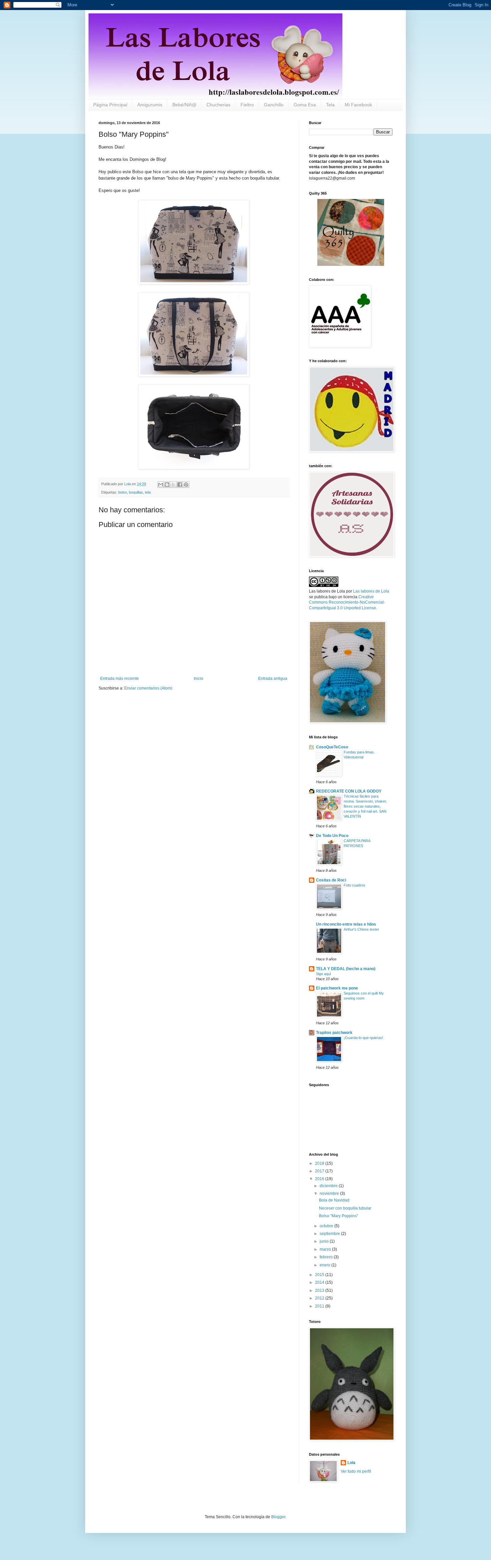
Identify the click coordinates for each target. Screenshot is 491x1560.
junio (325, 1241)
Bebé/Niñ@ (184, 104)
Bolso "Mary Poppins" (338, 1216)
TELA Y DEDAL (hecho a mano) (345, 968)
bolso (122, 492)
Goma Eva (305, 104)
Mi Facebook (358, 104)
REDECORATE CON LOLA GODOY (348, 791)
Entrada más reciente (119, 678)
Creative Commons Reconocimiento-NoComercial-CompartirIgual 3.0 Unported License (347, 603)
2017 (320, 1171)
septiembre (330, 1233)
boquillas (136, 492)
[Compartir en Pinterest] (186, 484)
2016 (320, 1178)
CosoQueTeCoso (332, 747)
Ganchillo (274, 104)
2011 (320, 1306)
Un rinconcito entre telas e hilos (346, 924)
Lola (351, 1462)
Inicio (198, 678)
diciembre (329, 1185)
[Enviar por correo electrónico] (160, 484)
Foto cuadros (354, 885)
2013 (320, 1290)
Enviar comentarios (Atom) (148, 688)
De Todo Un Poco (332, 835)
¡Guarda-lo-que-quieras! (363, 1038)
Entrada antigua (272, 678)
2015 (320, 1274)
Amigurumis (149, 104)
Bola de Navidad (334, 1200)
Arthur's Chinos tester (361, 929)
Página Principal (110, 104)
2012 (320, 1298)
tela (148, 492)
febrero (327, 1257)
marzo (326, 1249)
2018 (320, 1163)
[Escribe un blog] (167, 484)
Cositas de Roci (331, 880)
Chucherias (218, 104)
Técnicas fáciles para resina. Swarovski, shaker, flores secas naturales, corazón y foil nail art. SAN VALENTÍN (365, 806)
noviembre (330, 1193)
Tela (330, 104)
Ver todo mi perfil (356, 1471)
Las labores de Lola (371, 591)
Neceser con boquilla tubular (345, 1208)
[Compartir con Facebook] (179, 484)
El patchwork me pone (337, 988)
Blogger (278, 1517)
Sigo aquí (323, 974)
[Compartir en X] (173, 484)
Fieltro (247, 104)
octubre (327, 1226)
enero (325, 1265)
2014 (320, 1282)
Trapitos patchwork (334, 1032)
